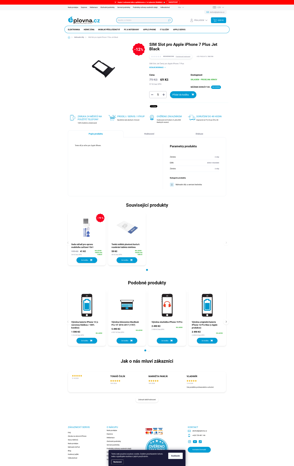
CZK (219, 7)
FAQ (69, 432)
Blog (69, 451)
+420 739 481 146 (198, 435)
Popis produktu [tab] (96, 134)
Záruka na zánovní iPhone (77, 436)
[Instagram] (189, 441)
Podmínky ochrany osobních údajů (145, 7)
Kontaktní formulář (199, 449)
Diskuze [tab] (199, 134)
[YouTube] (195, 441)
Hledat (169, 20)
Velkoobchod (165, 7)
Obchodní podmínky (107, 7)
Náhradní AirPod (74, 447)
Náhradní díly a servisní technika (189, 184)
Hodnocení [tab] (149, 134)
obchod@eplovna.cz (199, 431)
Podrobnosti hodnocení (183, 56)
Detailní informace (156, 67)
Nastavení (117, 462)
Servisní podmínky (123, 7)
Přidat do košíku (180, 94)
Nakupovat (173, 2)
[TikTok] (200, 441)
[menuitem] (75, 29)
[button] (147, 270)
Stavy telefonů (73, 440)
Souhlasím (175, 456)
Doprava (84, 7)
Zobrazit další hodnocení (147, 400)
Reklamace (94, 7)
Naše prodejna (73, 7)
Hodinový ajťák (73, 454)
